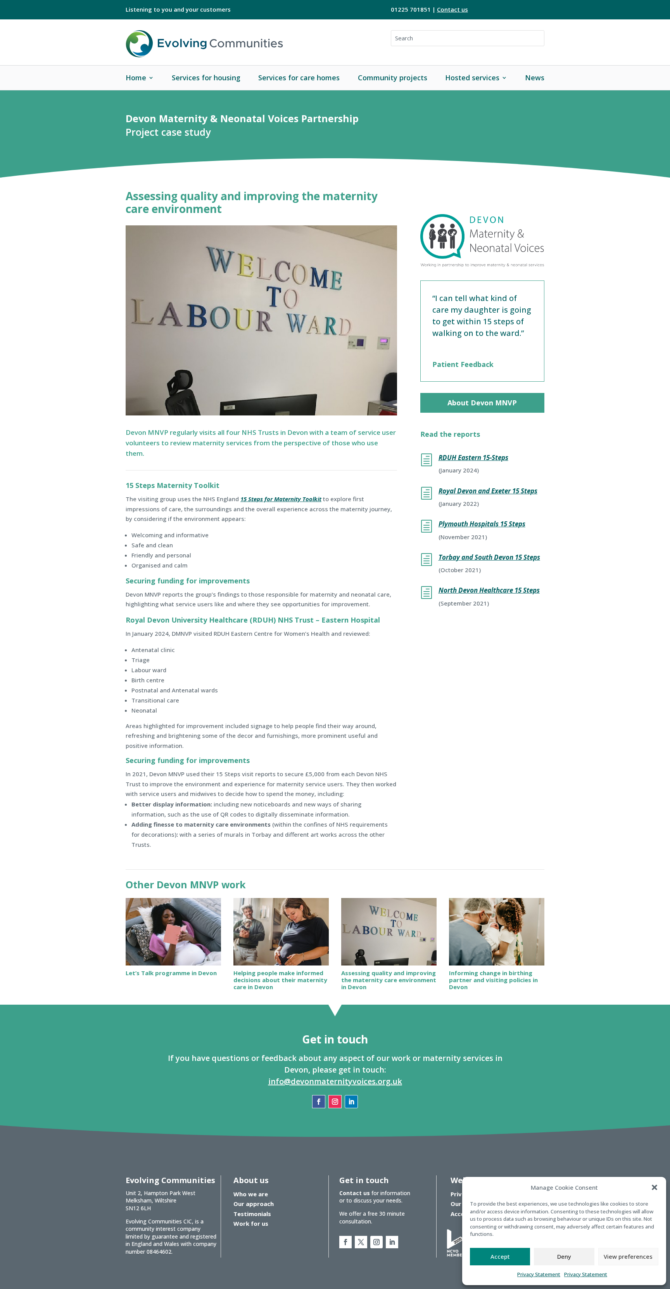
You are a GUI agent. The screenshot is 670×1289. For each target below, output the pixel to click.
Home (136, 77)
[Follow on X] (361, 1242)
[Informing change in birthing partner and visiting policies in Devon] (496, 931)
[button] (654, 1187)
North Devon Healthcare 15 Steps (489, 590)
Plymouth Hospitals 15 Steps (482, 523)
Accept (500, 1256)
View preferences (628, 1256)
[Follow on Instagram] (335, 1101)
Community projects (392, 77)
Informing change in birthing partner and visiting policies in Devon (493, 980)
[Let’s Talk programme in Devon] (173, 931)
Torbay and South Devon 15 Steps (489, 557)
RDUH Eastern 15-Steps (473, 457)
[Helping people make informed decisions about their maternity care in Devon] (281, 931)
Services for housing (206, 77)
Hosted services (472, 77)
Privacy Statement (538, 1274)
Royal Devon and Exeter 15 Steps (488, 490)
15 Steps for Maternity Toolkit (280, 499)
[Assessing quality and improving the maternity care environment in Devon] (389, 931)
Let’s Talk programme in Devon (171, 973)
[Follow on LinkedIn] (351, 1101)
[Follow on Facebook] (318, 1101)
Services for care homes (299, 77)
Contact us (452, 9)
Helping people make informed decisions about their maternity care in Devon (280, 980)
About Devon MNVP (482, 402)
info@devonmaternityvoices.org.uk (335, 1081)
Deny (564, 1256)
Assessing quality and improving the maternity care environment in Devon (388, 980)
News (534, 77)
